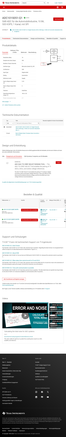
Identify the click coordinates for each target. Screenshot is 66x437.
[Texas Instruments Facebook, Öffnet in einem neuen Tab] (42, 392)
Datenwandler (10, 11)
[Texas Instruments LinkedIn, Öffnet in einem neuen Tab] (36, 397)
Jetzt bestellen (58, 19)
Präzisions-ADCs (37, 11)
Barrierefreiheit (6, 428)
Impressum (22, 430)
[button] (4, 7)
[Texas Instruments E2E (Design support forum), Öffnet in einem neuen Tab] (42, 397)
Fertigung (4, 379)
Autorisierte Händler (7, 403)
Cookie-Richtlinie (16, 428)
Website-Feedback (12, 430)
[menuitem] (57, 7)
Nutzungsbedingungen (8, 285)
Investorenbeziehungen (8, 376)
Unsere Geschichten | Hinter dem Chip (11, 371)
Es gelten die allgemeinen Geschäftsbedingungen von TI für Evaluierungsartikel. (22, 182)
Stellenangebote (6, 365)
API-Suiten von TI (6, 391)
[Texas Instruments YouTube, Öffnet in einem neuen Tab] (48, 397)
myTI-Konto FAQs (39, 379)
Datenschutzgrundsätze (28, 428)
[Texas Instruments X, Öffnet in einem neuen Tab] (48, 392)
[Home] (10, 3)
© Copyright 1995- (8, 433)
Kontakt (37, 362)
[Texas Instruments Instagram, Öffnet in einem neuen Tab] (36, 392)
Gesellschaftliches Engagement (10, 382)
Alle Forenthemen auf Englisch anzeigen (14, 279)
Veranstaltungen (6, 373)
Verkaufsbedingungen (41, 428)
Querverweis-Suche (40, 368)
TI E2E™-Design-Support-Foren (42, 365)
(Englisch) (16, 31)
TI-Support (47, 288)
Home (3, 11)
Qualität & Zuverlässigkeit (41, 376)
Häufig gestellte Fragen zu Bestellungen (12, 400)
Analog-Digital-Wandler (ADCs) (23, 11)
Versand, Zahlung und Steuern (9, 397)
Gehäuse (37, 373)
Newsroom (5, 368)
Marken (4, 430)
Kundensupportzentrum (41, 371)
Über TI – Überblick (7, 362)
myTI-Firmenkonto (6, 394)
